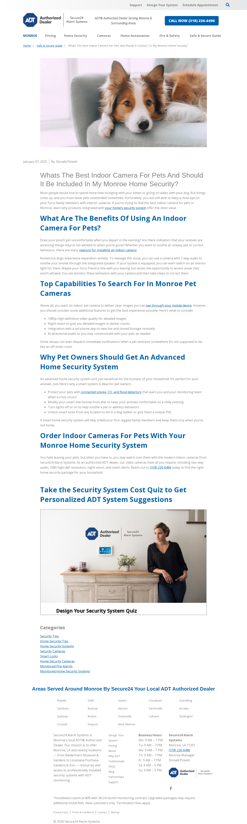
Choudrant (155, 700)
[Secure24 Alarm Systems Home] (55, 20)
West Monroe (126, 724)
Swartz (122, 700)
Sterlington (186, 716)
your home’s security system (125, 208)
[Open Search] (228, 5)
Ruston (92, 716)
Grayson (93, 724)
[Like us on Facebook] (171, 789)
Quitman (62, 716)
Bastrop (93, 708)
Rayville (61, 700)
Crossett (62, 724)
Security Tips (49, 636)
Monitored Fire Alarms (56, 666)
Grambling (185, 700)
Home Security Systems (57, 646)
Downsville (125, 716)
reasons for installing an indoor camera (107, 250)
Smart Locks (49, 656)
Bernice (123, 708)
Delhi (91, 700)
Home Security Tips (54, 641)
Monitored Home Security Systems (65, 671)
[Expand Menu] (89, 35)
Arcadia (184, 708)
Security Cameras (52, 651)
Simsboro (63, 708)
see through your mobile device (169, 305)
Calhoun (154, 716)
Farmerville (155, 708)
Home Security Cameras (57, 661)
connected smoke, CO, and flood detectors (111, 392)
